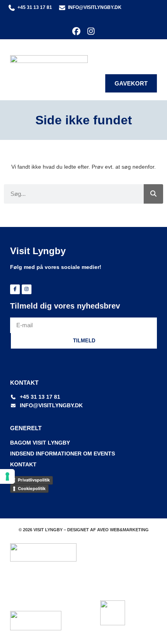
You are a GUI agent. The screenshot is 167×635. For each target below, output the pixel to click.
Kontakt (23, 464)
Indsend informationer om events (62, 453)
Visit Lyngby (38, 251)
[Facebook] (76, 31)
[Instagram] (91, 31)
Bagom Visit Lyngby (40, 443)
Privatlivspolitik (34, 480)
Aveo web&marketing (123, 529)
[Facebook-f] (15, 289)
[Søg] (153, 194)
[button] (151, 53)
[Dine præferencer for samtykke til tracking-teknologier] (7, 476)
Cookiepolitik (31, 488)
